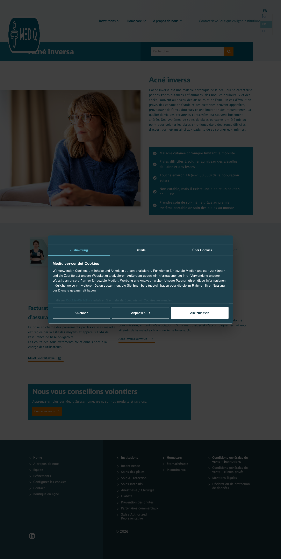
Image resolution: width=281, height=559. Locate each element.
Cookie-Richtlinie (79, 300)
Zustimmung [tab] (79, 250)
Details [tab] (141, 250)
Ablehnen (81, 312)
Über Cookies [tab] (202, 250)
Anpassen (138, 312)
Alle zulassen (199, 312)
